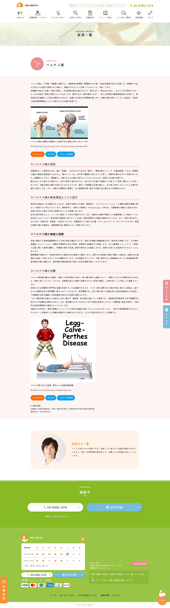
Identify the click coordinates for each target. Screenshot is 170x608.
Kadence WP (82, 146)
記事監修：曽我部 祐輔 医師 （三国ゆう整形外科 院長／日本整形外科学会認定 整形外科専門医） (63, 409)
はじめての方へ (67, 595)
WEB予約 (166, 293)
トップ (53, 595)
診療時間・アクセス (110, 595)
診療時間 (4, 592)
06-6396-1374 (57, 507)
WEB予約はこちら (88, 595)
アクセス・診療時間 (66, 154)
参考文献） (37, 405)
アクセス (166, 319)
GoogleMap (139, 563)
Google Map (37, 154)
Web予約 (51, 154)
